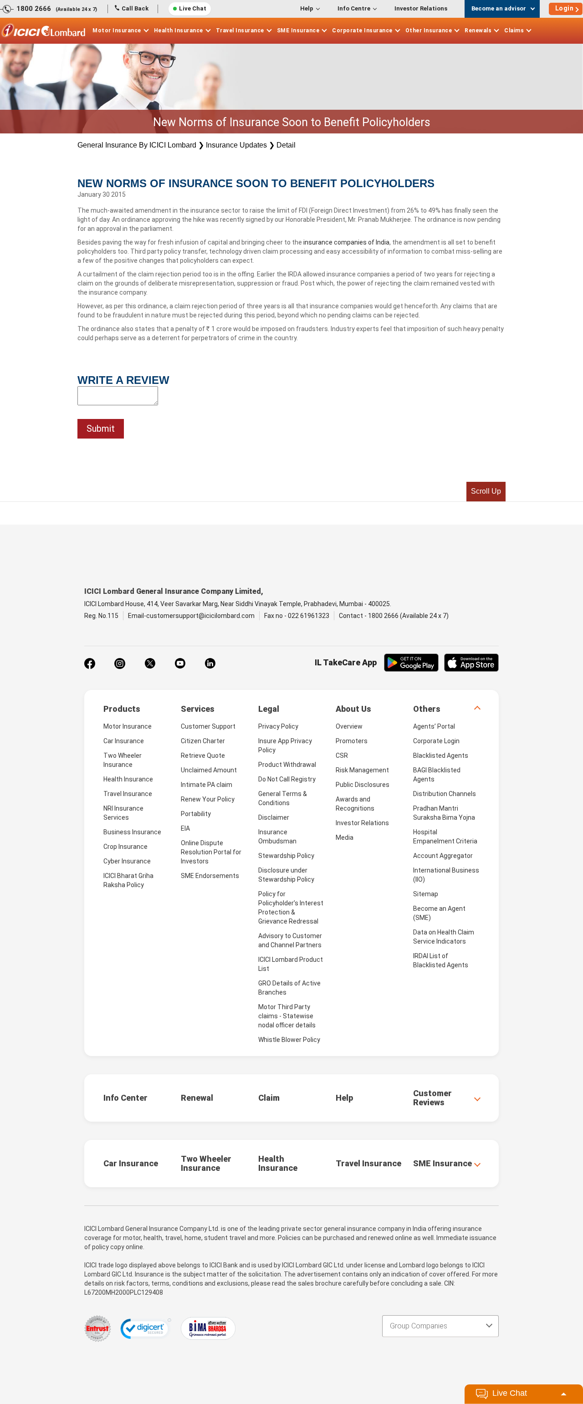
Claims (514, 30)
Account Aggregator (443, 855)
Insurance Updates (236, 145)
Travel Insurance (240, 30)
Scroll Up (486, 491)
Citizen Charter (203, 741)
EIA (185, 828)
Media (344, 837)
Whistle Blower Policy (289, 1039)
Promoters (352, 741)
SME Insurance (298, 30)
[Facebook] (89, 663)
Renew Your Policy (208, 799)
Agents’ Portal (434, 726)
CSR (342, 755)
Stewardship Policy (286, 855)
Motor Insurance (116, 30)
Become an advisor (498, 8)
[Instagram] (119, 663)
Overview (349, 726)
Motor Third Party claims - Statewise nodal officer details (287, 1016)
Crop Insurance (125, 846)
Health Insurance (178, 30)
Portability (196, 813)
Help (306, 8)
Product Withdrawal (287, 764)
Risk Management (362, 770)
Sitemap (425, 894)
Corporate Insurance (362, 30)
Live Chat (192, 8)
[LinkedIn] (210, 663)
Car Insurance (123, 741)
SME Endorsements (210, 875)
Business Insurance (132, 832)
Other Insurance (428, 30)
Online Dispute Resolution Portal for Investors (211, 852)
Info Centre (354, 8)
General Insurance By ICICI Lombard (136, 145)
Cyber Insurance (127, 861)
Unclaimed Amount (209, 770)
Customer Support (208, 726)
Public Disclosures (362, 784)
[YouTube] (179, 663)
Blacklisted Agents (440, 755)
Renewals (478, 30)
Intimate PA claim (206, 784)
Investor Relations (420, 8)
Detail (286, 145)
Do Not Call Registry (287, 779)
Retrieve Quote (203, 755)
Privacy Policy (278, 726)
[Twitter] (149, 663)
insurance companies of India (346, 242)
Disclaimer (273, 817)
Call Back (135, 8)
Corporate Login (436, 741)
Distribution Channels (444, 793)
